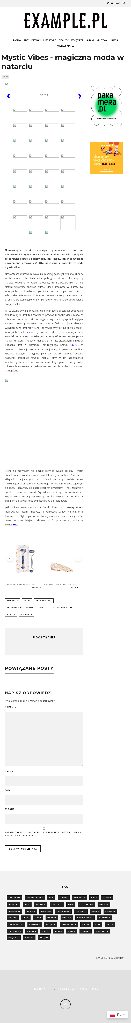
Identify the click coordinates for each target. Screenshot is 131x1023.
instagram (63, 911)
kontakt (42, 989)
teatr (58, 931)
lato (26, 918)
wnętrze (14, 938)
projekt (50, 924)
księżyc (43, 607)
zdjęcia (44, 938)
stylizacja (15, 931)
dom (27, 904)
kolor (95, 911)
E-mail (9, 790)
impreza (46, 911)
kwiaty (13, 918)
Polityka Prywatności (78, 989)
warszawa (102, 931)
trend (71, 931)
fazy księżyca (44, 601)
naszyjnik (26, 614)
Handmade (14, 911)
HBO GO (31, 911)
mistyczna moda (62, 607)
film (70, 904)
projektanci (69, 924)
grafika (103, 904)
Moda (17, 40)
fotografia (86, 904)
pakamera (104, 918)
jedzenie (81, 911)
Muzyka (102, 40)
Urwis (114, 40)
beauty (64, 898)
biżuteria (12, 601)
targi (45, 931)
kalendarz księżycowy (20, 607)
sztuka (31, 931)
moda (38, 918)
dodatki (13, 904)
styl (97, 924)
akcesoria (14, 898)
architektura (35, 898)
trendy (85, 931)
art (51, 898)
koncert (110, 911)
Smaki (90, 40)
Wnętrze (77, 40)
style (110, 924)
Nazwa (9, 771)
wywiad (29, 938)
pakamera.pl (16, 924)
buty (94, 898)
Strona (9, 809)
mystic (11, 614)
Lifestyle (49, 40)
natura (66, 918)
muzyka (51, 918)
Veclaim (31, 332)
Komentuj (11, 707)
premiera (34, 924)
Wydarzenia (65, 46)
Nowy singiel (85, 918)
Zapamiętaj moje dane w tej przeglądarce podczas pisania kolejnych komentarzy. (43, 834)
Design (36, 40)
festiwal (57, 904)
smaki (85, 924)
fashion (40, 904)
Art (26, 40)
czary (27, 601)
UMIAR (74, 344)
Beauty (63, 40)
